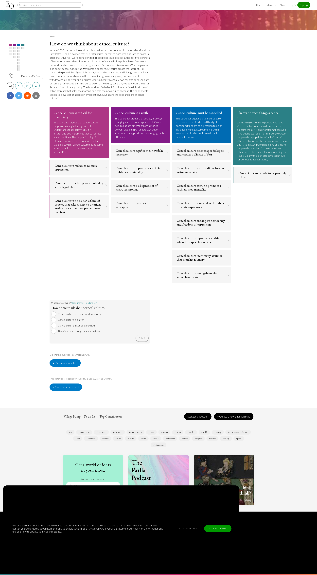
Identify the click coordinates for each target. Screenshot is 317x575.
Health (204, 432)
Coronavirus (84, 432)
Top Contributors (110, 416)
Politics (185, 438)
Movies (105, 438)
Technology (158, 444)
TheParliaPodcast (141, 470)
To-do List (90, 416)
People (155, 438)
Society (226, 438)
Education (117, 432)
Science (212, 438)
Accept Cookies (217, 528)
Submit (142, 338)
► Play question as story (65, 363)
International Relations (238, 432)
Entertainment (135, 432)
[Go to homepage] (10, 5)
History (217, 432)
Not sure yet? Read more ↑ (84, 302)
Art (70, 432)
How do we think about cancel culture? (89, 43)
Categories (270, 4)
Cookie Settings (188, 528)
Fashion (164, 432)
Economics (101, 432)
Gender (191, 432)
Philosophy (170, 438)
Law (78, 438)
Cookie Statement (117, 528)
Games (178, 432)
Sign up (304, 4)
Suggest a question (197, 416)
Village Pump (72, 416)
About (283, 4)
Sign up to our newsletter (93, 479)
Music (118, 438)
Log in (292, 4)
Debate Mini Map (31, 76)
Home (259, 4)
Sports (238, 438)
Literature (91, 438)
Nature (131, 438)
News (52, 36)
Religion (198, 438)
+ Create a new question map (233, 416)
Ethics (151, 432)
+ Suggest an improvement (66, 387)
